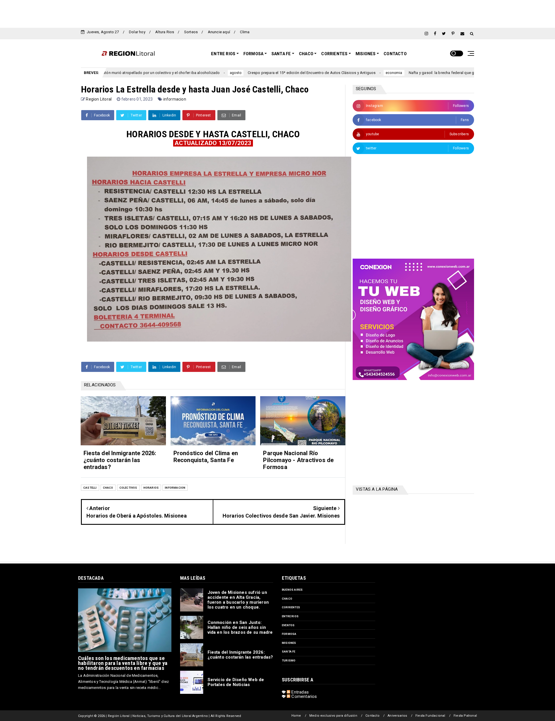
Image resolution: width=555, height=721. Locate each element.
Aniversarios (397, 715)
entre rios (290, 616)
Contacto (395, 53)
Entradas (299, 692)
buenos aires (292, 589)
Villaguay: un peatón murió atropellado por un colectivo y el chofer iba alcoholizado (112, 73)
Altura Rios (164, 32)
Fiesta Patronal (465, 715)
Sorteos (191, 32)
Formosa (253, 53)
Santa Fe (281, 53)
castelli (90, 487)
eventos (288, 625)
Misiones (366, 53)
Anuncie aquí (219, 32)
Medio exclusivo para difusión (333, 715)
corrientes (291, 607)
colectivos (128, 487)
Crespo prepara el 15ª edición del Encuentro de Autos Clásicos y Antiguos (276, 73)
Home (296, 715)
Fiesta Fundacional (430, 715)
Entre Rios (223, 53)
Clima (244, 32)
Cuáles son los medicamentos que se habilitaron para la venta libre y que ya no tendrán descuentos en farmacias (122, 663)
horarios (151, 487)
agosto (199, 73)
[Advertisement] (277, 13)
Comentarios (303, 696)
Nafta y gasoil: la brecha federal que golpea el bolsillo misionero (428, 73)
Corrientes (334, 53)
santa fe (288, 651)
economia (357, 73)
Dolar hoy (137, 32)
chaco (108, 487)
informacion (174, 99)
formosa (289, 633)
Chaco (306, 53)
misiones (289, 642)
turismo (288, 660)
